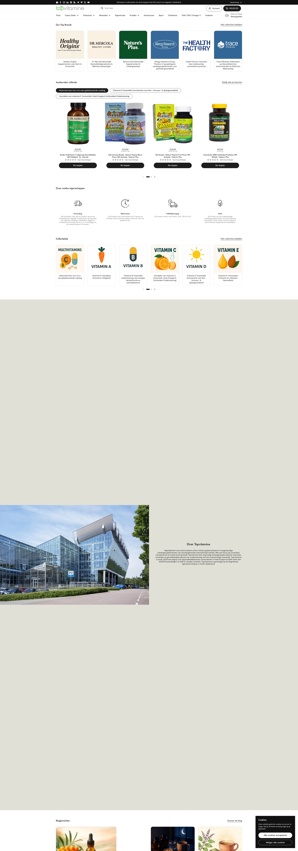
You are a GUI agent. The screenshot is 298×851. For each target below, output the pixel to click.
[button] (232, 8)
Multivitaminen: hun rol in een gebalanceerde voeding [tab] (82, 90)
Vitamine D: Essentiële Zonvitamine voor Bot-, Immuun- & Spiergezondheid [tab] (145, 90)
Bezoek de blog (234, 820)
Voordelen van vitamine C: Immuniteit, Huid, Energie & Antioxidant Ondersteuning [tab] (94, 96)
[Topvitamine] (70, 8)
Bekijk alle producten (232, 82)
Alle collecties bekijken (231, 24)
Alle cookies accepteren (275, 835)
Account (216, 8)
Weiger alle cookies (275, 842)
